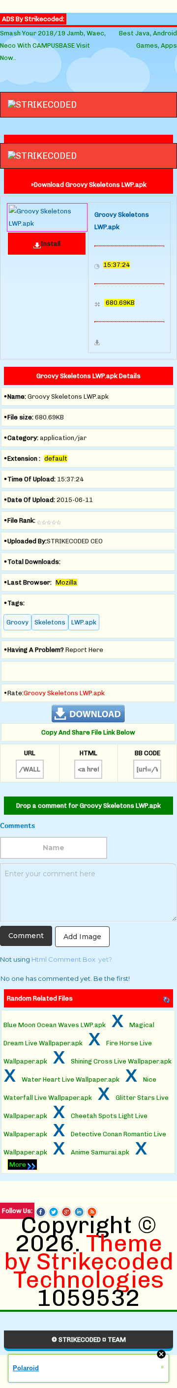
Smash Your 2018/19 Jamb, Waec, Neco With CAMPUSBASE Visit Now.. (53, 45)
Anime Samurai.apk (100, 1152)
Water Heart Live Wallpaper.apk (70, 1079)
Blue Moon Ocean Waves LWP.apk (54, 1025)
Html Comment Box (63, 959)
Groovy (17, 622)
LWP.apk (83, 622)
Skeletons (49, 622)
